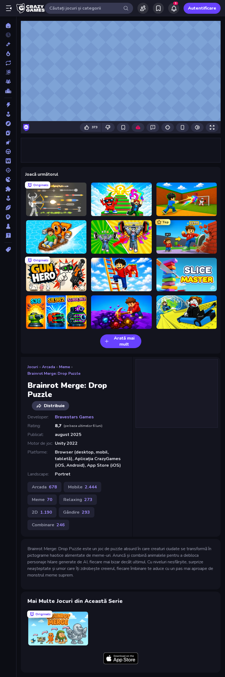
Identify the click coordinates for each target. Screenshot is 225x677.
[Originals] (8, 72)
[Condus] (8, 151)
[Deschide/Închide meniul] (8, 8)
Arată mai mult (124, 341)
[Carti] (8, 133)
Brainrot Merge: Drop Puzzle (53, 373)
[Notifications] (173, 8)
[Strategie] (8, 217)
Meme (64, 367)
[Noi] (8, 44)
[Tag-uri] (8, 249)
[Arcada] (8, 114)
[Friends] (142, 8)
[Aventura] (8, 123)
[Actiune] (8, 105)
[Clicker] (8, 142)
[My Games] (158, 8)
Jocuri (32, 367)
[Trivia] (8, 235)
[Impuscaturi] (8, 170)
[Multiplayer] (8, 81)
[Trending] (8, 53)
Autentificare (202, 8)
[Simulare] (8, 198)
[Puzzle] (8, 189)
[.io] (8, 179)
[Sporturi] (8, 207)
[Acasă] (8, 25)
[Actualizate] (8, 63)
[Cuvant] (8, 161)
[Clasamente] (8, 91)
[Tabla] (8, 226)
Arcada (48, 367)
